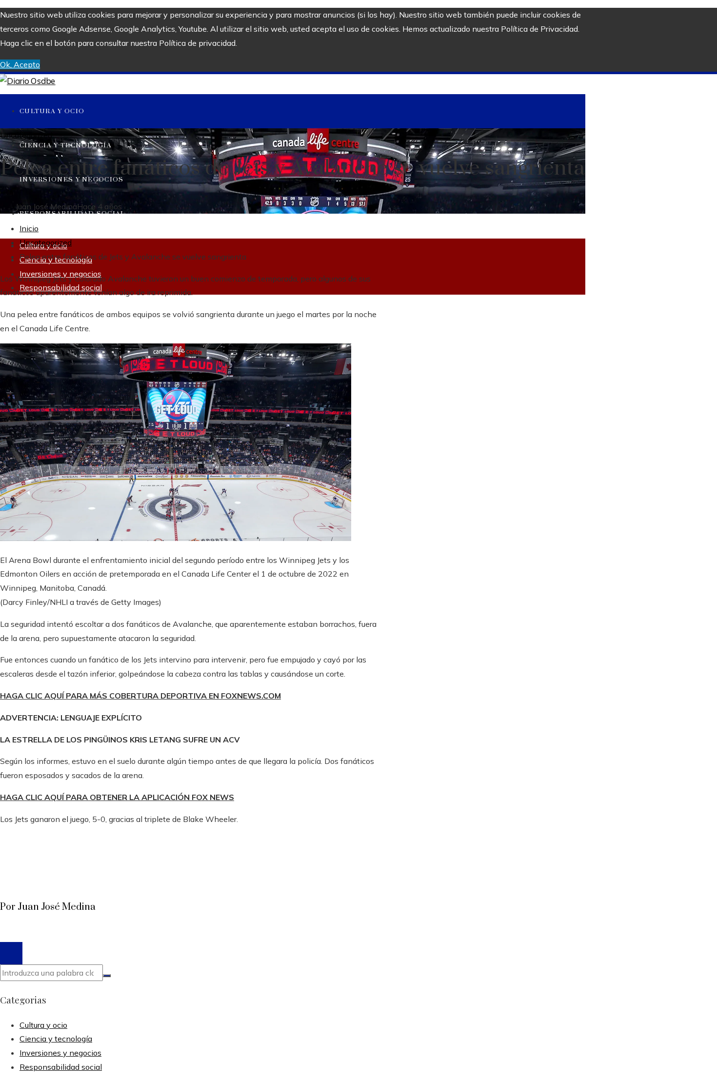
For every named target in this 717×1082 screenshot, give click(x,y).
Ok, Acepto (20, 64)
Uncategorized (26, 135)
